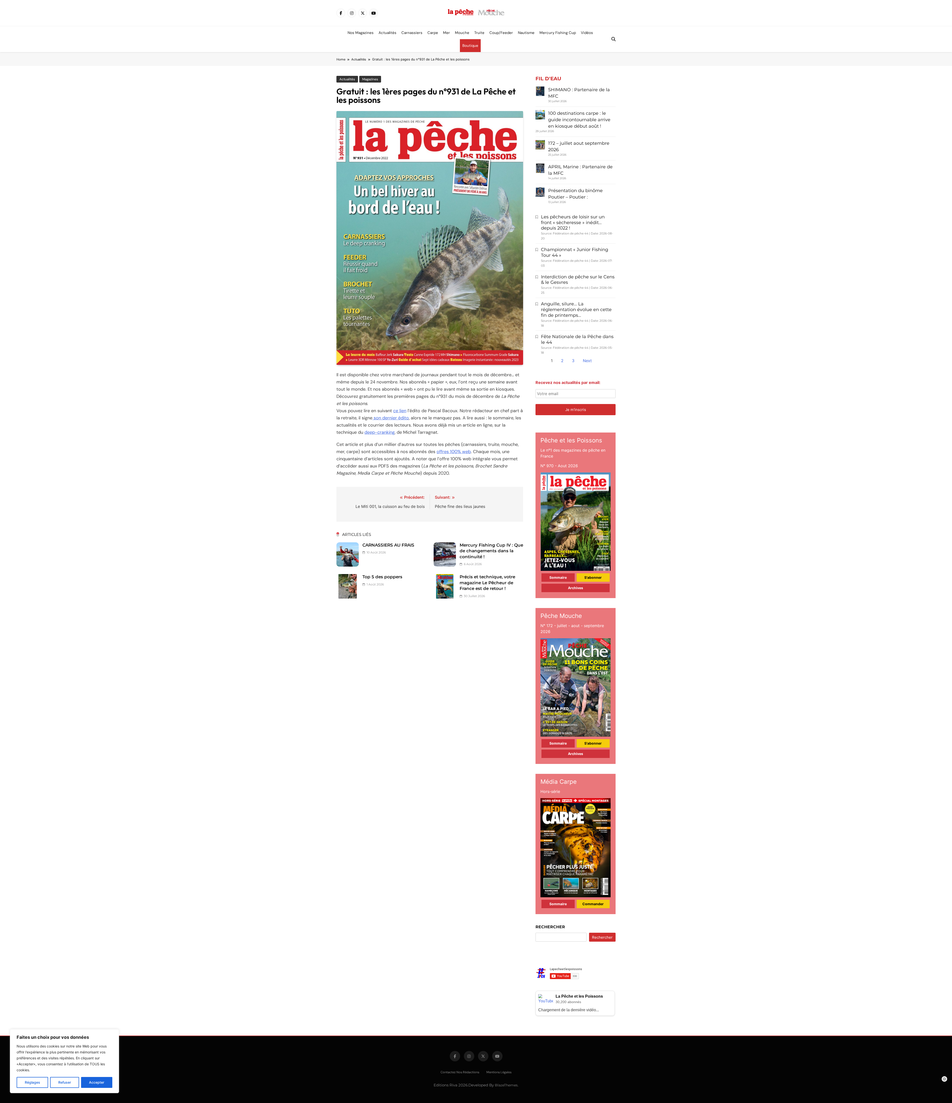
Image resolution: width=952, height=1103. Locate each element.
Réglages (32, 1082)
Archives (575, 588)
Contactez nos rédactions (460, 1072)
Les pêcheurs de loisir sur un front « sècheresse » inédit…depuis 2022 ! (573, 222)
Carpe (432, 32)
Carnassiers (411, 32)
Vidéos (587, 32)
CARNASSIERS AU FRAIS (388, 545)
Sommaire (558, 577)
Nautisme (526, 32)
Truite (479, 32)
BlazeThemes (506, 1085)
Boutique (470, 45)
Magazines (370, 79)
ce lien (399, 411)
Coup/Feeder (501, 32)
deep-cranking (379, 432)
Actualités (387, 32)
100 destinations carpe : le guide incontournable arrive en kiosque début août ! (579, 120)
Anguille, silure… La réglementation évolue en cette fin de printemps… (576, 309)
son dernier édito (390, 418)
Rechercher (550, 927)
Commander (593, 904)
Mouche (462, 32)
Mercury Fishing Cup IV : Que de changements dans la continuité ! (491, 551)
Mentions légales (498, 1072)
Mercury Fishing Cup (557, 32)
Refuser (64, 1082)
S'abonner (593, 577)
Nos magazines (361, 32)
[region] (64, 1061)
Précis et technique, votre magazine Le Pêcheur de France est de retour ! (487, 582)
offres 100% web (454, 452)
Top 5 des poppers (382, 576)
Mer (446, 32)
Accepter (96, 1082)
